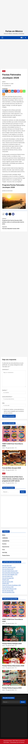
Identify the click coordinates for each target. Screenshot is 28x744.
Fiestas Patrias (6, 555)
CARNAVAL (5, 538)
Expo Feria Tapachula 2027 (9, 567)
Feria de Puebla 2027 (7, 576)
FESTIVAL (4, 552)
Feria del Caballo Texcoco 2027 (9, 571)
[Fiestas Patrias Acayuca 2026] (14, 678)
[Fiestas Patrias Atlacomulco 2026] (14, 656)
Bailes (3, 535)
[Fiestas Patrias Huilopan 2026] (14, 633)
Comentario (5, 369)
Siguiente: (10, 227)
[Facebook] (3, 91)
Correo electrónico (7, 396)
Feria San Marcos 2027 (8, 569)
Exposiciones (5, 546)
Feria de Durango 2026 (8, 578)
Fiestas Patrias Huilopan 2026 (12, 643)
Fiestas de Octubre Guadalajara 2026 (11, 585)
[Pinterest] (15, 91)
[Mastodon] (18, 91)
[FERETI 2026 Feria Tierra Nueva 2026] (14, 434)
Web (3, 403)
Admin (4, 81)
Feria (4, 71)
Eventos (4, 543)
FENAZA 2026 (5, 583)
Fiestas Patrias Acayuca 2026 (12, 688)
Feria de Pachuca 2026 (7, 587)
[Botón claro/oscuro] (22, 37)
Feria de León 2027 (7, 565)
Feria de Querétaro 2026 (8, 592)
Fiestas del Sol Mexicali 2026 (9, 588)
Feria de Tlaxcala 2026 (7, 590)
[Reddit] (9, 91)
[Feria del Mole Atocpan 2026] (14, 458)
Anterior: (13, 221)
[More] (3, 94)
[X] (6, 91)
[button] (2, 37)
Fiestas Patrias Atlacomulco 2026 (13, 666)
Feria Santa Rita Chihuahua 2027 (10, 572)
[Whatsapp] (24, 91)
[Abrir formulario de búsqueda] (25, 37)
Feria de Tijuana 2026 (7, 581)
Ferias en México (14, 31)
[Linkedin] (12, 91)
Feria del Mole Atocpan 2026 (11, 468)
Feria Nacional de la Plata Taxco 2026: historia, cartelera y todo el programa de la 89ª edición (13, 479)
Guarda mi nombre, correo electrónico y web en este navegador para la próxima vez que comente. (14, 411)
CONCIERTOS (5, 541)
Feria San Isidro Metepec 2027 (9, 574)
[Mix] (21, 91)
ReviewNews (13, 742)
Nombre (4, 390)
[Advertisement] (14, 14)
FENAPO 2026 (5, 579)
